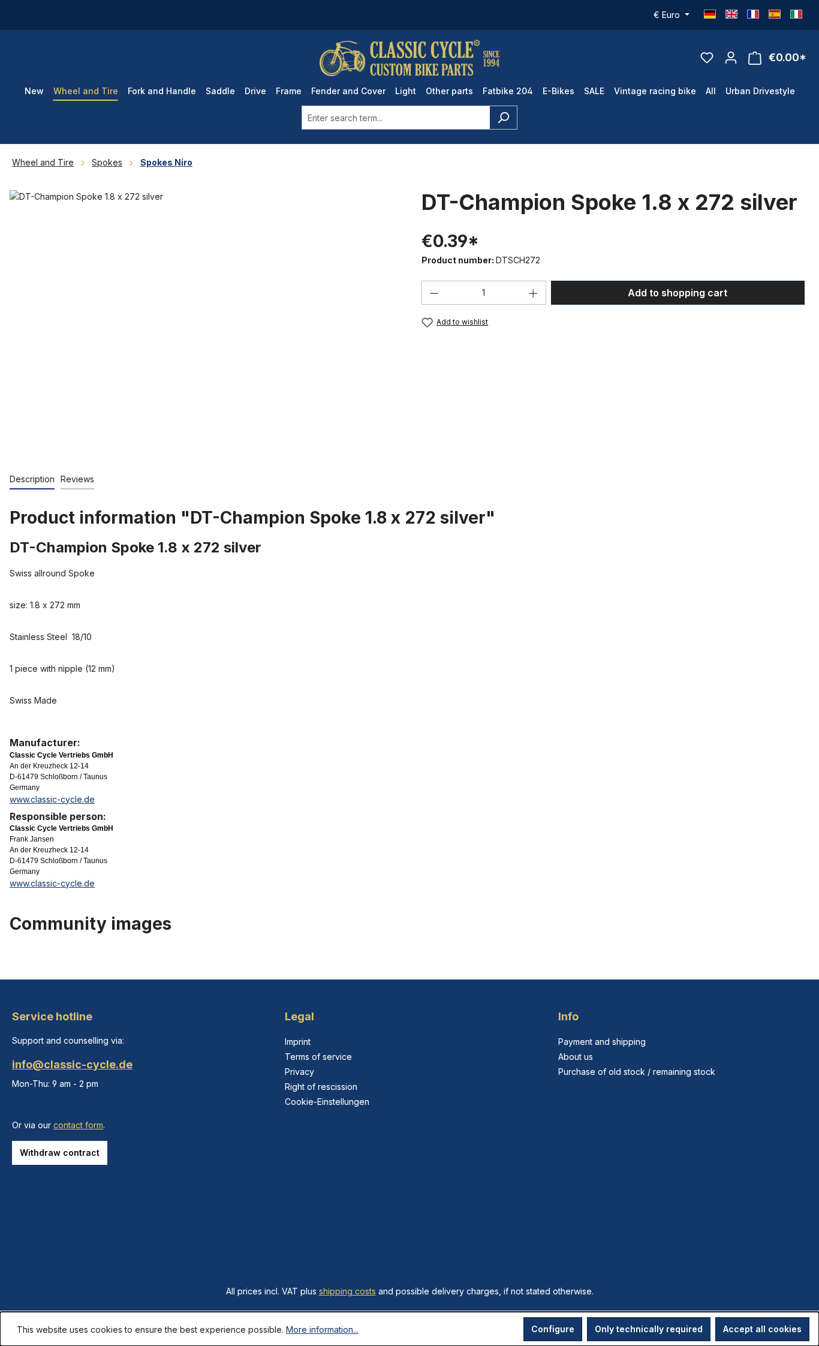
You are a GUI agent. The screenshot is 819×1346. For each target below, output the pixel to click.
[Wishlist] (707, 57)
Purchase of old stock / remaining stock (636, 1071)
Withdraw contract (60, 1152)
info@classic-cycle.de (72, 1064)
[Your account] (731, 57)
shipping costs (347, 1291)
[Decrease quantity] (434, 293)
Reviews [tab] (77, 479)
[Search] (503, 118)
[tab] (32, 479)
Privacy (299, 1071)
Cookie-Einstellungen (327, 1101)
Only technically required (649, 1329)
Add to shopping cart (677, 293)
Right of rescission (321, 1086)
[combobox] (396, 118)
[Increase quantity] (533, 293)
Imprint (298, 1041)
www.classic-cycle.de (52, 799)
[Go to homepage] (409, 58)
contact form (78, 1125)
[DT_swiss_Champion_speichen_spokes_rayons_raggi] (203, 319)
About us (575, 1056)
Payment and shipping (602, 1041)
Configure (552, 1329)
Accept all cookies (762, 1329)
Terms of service (318, 1056)
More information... (322, 1329)
